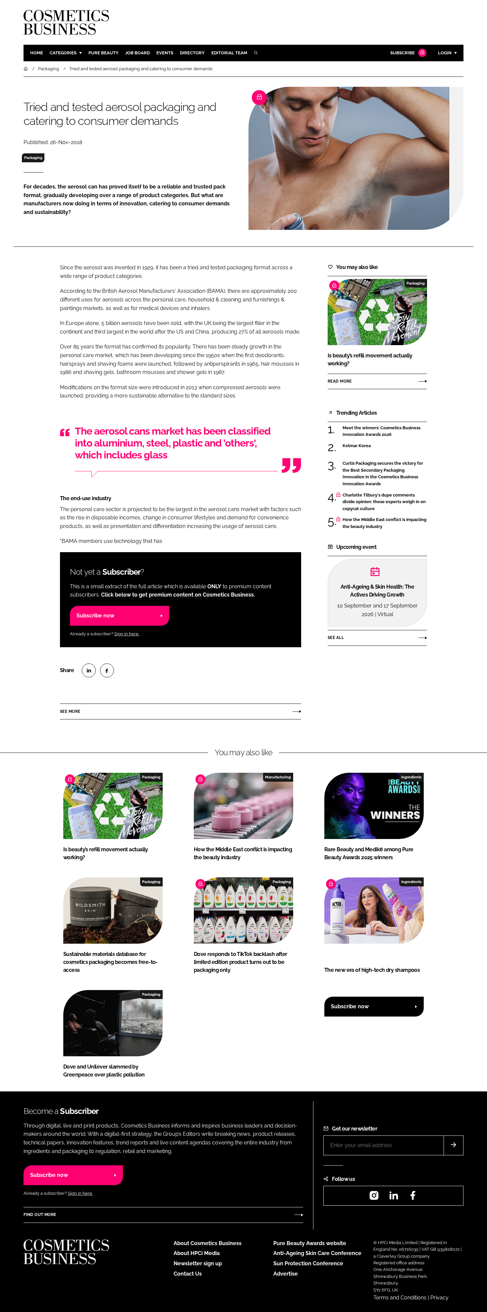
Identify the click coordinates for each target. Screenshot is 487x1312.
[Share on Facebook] (107, 670)
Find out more (40, 1214)
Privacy (439, 1297)
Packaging (33, 158)
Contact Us (188, 1274)
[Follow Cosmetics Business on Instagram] (374, 1197)
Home (36, 52)
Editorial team (229, 52)
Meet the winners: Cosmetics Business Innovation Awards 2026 (381, 431)
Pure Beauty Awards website (309, 1243)
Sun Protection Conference (308, 1263)
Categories (63, 52)
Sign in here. (126, 633)
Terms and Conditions (399, 1297)
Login (445, 52)
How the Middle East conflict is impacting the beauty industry (384, 523)
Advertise (285, 1274)
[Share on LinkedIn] (89, 670)
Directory (192, 52)
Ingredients (411, 777)
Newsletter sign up (198, 1263)
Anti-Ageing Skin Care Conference (317, 1253)
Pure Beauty (103, 52)
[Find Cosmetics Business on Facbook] (412, 1197)
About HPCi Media (197, 1253)
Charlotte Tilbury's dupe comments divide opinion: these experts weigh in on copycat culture (384, 502)
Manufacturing (278, 777)
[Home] (26, 68)
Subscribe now (95, 615)
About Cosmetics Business (208, 1243)
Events (164, 52)
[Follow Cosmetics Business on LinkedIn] (393, 1197)
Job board (137, 52)
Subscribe (402, 52)
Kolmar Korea (357, 446)
